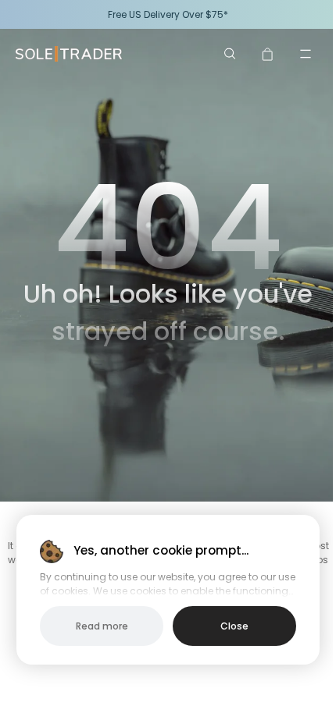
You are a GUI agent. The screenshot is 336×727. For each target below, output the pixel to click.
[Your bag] (268, 53)
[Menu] (305, 53)
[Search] (230, 53)
